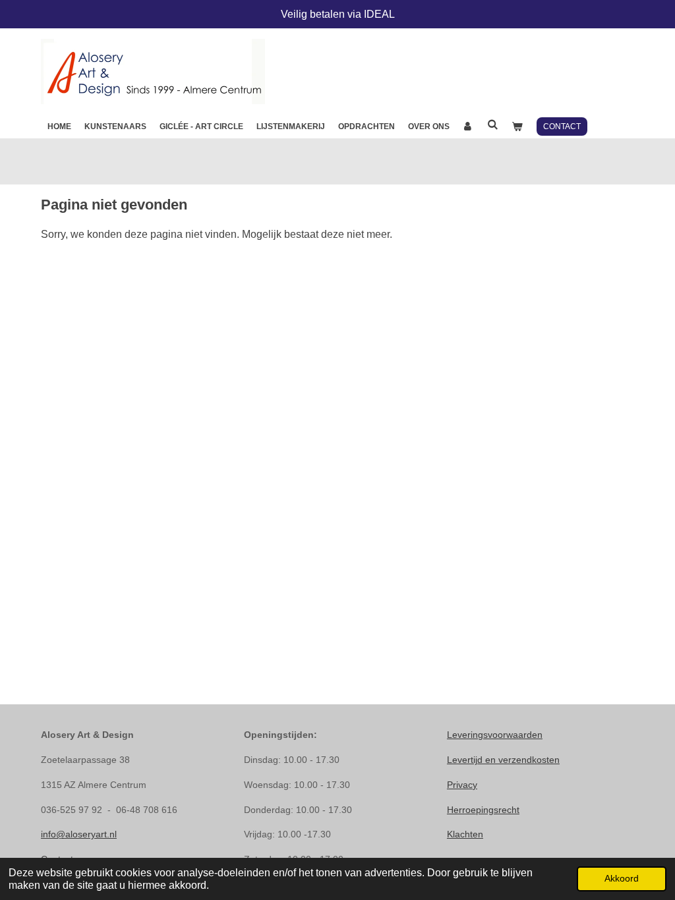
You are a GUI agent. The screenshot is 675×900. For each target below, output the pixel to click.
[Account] (468, 126)
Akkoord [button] (621, 878)
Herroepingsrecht (483, 809)
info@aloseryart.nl (79, 834)
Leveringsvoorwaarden (495, 734)
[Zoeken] (493, 124)
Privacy (462, 784)
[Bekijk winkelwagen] (517, 126)
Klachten (465, 834)
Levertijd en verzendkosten (503, 759)
